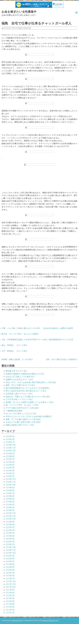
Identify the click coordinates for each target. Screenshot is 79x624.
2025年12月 (11, 445)
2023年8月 (10, 524)
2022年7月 (10, 561)
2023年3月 (10, 539)
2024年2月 (10, 507)
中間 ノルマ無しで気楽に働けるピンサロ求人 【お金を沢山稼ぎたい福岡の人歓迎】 (38, 328)
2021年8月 (10, 593)
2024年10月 (11, 485)
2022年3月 (10, 573)
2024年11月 (11, 482)
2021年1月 (10, 612)
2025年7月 (10, 459)
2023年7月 (10, 527)
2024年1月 (10, 510)
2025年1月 (10, 476)
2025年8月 (10, 456)
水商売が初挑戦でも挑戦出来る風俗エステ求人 (25, 374)
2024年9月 (10, 487)
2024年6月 (10, 496)
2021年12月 (11, 581)
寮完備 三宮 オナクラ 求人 (16, 371)
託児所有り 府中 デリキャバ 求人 (19, 394)
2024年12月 (11, 479)
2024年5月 (10, 499)
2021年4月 (10, 604)
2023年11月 (11, 516)
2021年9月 (10, 590)
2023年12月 (11, 513)
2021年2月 (10, 610)
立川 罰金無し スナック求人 (14, 351)
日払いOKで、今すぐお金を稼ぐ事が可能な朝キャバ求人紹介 (31, 382)
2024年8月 (10, 490)
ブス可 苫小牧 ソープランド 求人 (19, 399)
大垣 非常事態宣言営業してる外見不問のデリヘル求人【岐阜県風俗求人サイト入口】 (38, 339)
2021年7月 (10, 595)
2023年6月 (10, 530)
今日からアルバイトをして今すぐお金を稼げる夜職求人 (29, 416)
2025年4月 (10, 468)
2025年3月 (10, 470)
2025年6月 (10, 462)
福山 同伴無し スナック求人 (14, 345)
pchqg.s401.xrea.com (11, 28)
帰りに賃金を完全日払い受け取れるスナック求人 (26, 391)
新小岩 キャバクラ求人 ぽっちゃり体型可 (20, 334)
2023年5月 (10, 533)
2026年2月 (10, 439)
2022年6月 (10, 564)
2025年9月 (10, 453)
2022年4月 (10, 570)
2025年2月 (10, 473)
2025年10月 (11, 450)
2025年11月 (11, 448)
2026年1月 (10, 442)
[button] (71, 12)
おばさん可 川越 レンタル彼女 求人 (20, 376)
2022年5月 (10, 567)
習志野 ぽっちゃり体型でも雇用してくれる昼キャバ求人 (30, 402)
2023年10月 (11, 519)
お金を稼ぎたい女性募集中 (19, 11)
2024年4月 (10, 502)
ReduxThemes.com (50, 620)
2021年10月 (11, 587)
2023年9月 (10, 522)
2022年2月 (10, 576)
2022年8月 (10, 559)
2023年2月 (10, 541)
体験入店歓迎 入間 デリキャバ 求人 (20, 425)
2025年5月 (10, 465)
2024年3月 (10, 505)
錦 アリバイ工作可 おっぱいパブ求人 (22, 405)
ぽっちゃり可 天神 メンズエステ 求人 (21, 413)
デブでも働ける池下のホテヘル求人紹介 (22, 408)
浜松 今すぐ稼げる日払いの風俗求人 (61, 359)
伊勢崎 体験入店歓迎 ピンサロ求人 (17, 359)
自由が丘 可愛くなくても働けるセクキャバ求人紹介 (28, 396)
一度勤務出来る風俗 (14, 411)
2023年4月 (10, 536)
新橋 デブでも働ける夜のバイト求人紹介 (23, 419)
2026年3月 (10, 436)
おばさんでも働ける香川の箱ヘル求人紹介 (23, 422)
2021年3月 (10, 607)
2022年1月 (10, 578)
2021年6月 (10, 598)
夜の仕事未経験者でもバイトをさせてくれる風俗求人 (28, 388)
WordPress (16, 620)
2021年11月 (11, 584)
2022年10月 (11, 553)
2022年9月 (10, 556)
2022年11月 (11, 550)
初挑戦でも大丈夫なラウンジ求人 (19, 379)
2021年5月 (10, 601)
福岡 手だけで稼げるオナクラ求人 (20, 385)
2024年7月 (10, 493)
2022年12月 (11, 547)
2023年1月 (10, 544)
